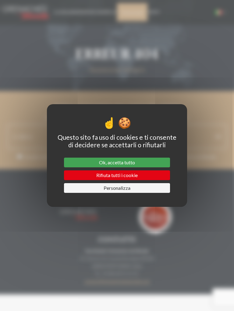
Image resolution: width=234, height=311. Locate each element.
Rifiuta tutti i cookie (117, 175)
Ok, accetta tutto (117, 162)
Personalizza (117, 188)
